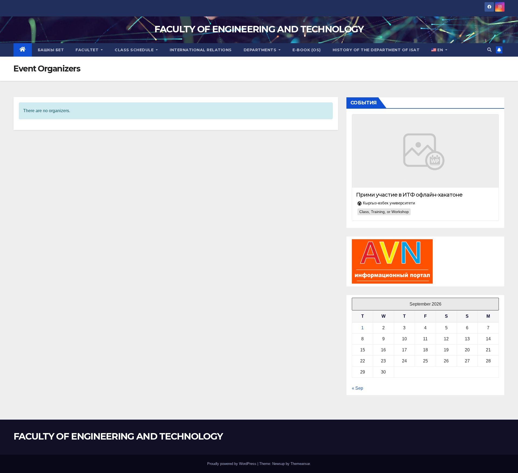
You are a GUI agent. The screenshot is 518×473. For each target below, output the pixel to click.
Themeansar (300, 464)
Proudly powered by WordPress (232, 464)
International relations (201, 49)
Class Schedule (135, 49)
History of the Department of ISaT (376, 49)
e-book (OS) (306, 49)
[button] (489, 49)
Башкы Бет (51, 49)
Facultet (88, 49)
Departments (261, 49)
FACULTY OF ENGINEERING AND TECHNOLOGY (258, 29)
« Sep (357, 388)
